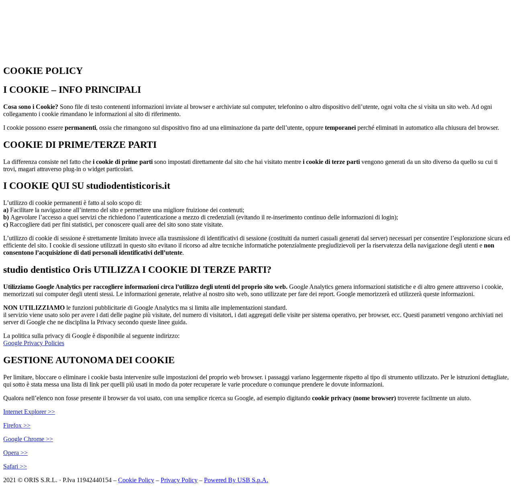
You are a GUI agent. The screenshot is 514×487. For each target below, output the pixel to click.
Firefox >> (17, 425)
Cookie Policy (136, 480)
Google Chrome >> (28, 439)
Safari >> (15, 466)
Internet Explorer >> (29, 411)
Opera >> (15, 452)
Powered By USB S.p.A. (236, 480)
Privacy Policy (179, 480)
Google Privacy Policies (33, 343)
